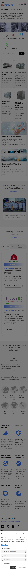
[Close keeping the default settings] (23, 534)
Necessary (10, 551)
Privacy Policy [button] (4, 545)
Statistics (6, 555)
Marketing (7, 560)
